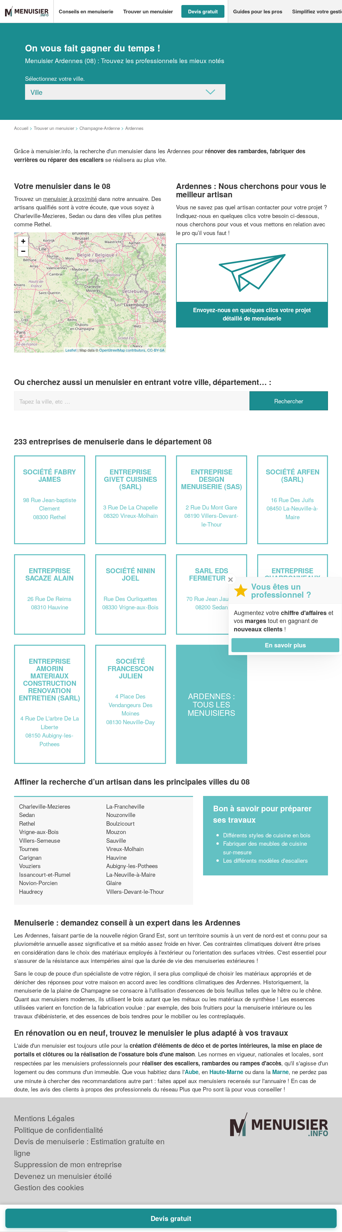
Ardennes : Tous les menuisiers (211, 704)
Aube (191, 1072)
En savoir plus (285, 645)
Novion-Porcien (38, 882)
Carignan (30, 857)
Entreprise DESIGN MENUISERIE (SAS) (211, 479)
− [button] (23, 251)
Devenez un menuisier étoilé (63, 1175)
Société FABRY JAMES (49, 475)
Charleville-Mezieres (44, 806)
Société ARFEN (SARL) (292, 475)
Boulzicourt (120, 823)
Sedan (27, 814)
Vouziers (30, 865)
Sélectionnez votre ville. (55, 78)
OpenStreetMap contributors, (123, 350)
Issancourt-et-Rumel (44, 874)
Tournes (29, 848)
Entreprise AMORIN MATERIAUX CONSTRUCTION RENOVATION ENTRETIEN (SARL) (49, 679)
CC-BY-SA (155, 350)
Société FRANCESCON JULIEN (131, 668)
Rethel (27, 823)
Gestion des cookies (49, 1187)
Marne (280, 1072)
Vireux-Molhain (125, 848)
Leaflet (70, 350)
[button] (86, 11)
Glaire (113, 882)
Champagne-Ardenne (99, 128)
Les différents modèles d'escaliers (265, 860)
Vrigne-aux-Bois (39, 831)
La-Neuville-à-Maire (130, 874)
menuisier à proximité (70, 198)
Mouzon (116, 831)
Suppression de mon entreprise (68, 1164)
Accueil (21, 128)
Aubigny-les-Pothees (132, 865)
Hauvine (116, 857)
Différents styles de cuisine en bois (267, 835)
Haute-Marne (226, 1072)
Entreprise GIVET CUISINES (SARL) (130, 479)
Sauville (116, 840)
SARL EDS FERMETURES (211, 574)
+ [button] (23, 241)
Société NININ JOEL (130, 574)
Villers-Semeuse (39, 840)
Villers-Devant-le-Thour (135, 891)
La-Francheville (125, 806)
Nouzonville (120, 814)
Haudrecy (31, 891)
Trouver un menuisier (54, 128)
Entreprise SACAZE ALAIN (49, 574)
